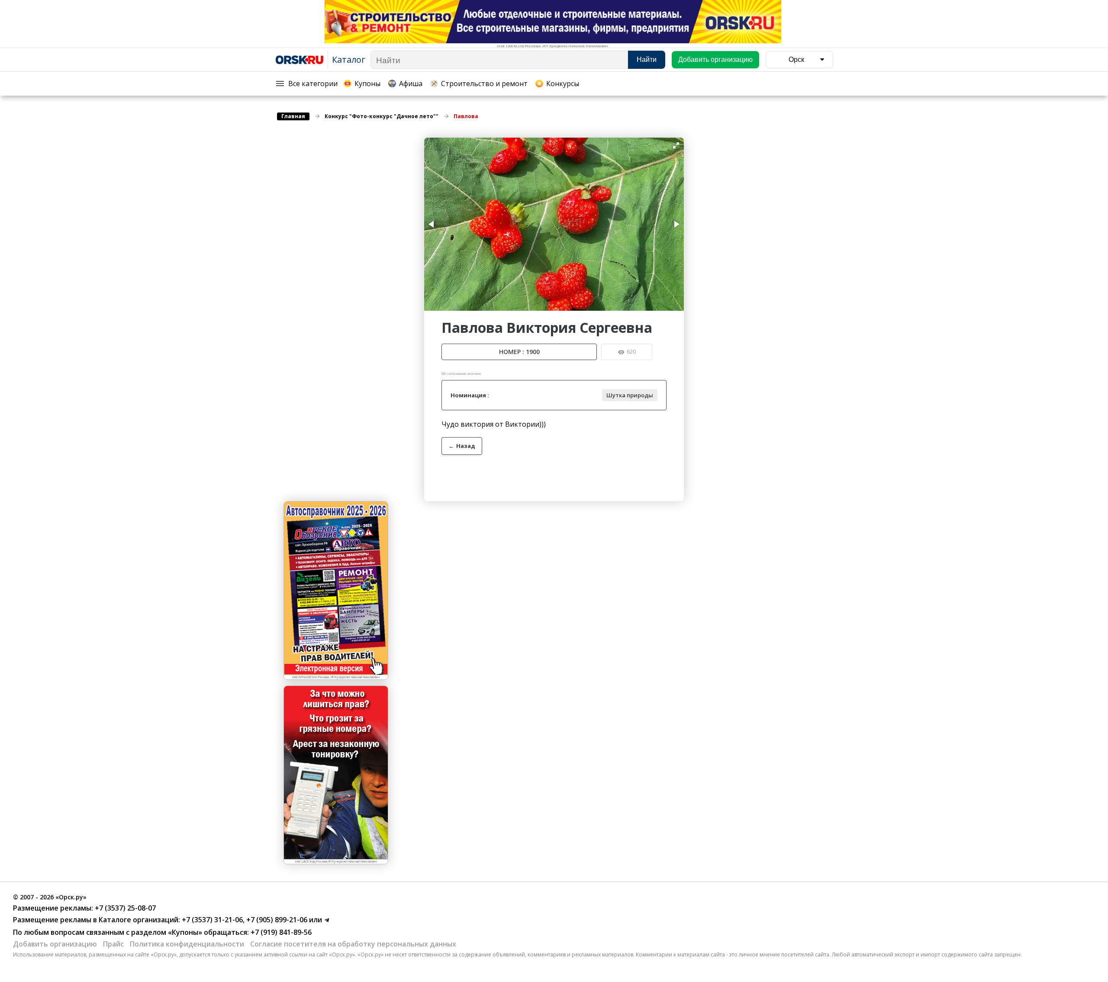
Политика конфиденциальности (187, 944)
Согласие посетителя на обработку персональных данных (353, 944)
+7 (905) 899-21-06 (276, 919)
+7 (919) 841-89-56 (280, 932)
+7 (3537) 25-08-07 (124, 908)
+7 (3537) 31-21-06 (211, 919)
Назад (461, 446)
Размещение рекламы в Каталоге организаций (95, 919)
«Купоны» (185, 932)
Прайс (113, 944)
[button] (676, 145)
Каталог (348, 59)
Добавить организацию (55, 944)
